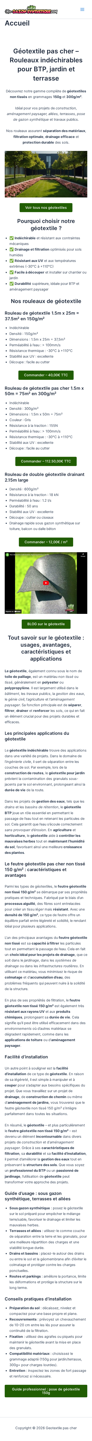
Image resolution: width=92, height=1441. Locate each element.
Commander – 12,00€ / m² (46, 542)
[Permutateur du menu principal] (82, 9)
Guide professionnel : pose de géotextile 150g (46, 1391)
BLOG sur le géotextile (46, 624)
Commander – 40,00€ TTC (46, 375)
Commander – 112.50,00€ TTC (46, 461)
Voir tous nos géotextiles (46, 207)
